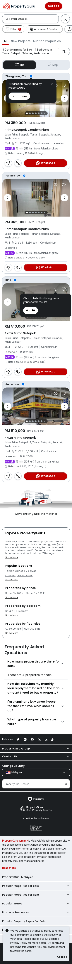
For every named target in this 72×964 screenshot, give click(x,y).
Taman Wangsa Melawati (20, 571)
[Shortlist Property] (64, 85)
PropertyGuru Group (16, 748)
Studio (9, 611)
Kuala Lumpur (37, 541)
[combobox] (34, 19)
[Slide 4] (36, 113)
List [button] (22, 65)
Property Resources (15, 912)
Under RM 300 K (35, 593)
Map (55, 65)
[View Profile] (36, 76)
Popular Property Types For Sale (23, 921)
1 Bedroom (22, 611)
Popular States (12, 903)
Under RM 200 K (14, 593)
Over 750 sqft (32, 628)
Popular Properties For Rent (20, 895)
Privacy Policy (18, 942)
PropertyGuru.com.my (15, 840)
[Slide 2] (30, 113)
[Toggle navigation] (67, 6)
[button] (5, 41)
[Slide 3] (33, 113)
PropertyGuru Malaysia (17, 877)
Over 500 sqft (13, 628)
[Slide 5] (39, 113)
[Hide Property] (56, 185)
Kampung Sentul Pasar (18, 575)
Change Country (13, 766)
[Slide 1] (27, 113)
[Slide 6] (41, 113)
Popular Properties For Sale (20, 886)
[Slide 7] (44, 113)
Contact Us (10, 756)
